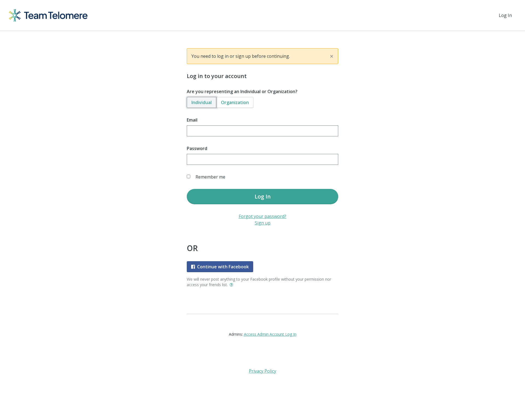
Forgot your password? (262, 216)
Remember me (210, 177)
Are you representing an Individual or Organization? (242, 91)
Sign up (262, 223)
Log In (505, 15)
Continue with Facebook (223, 267)
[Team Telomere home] (48, 15)
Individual (201, 102)
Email (192, 120)
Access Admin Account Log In (270, 334)
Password (197, 148)
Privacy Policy (262, 371)
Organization (235, 102)
